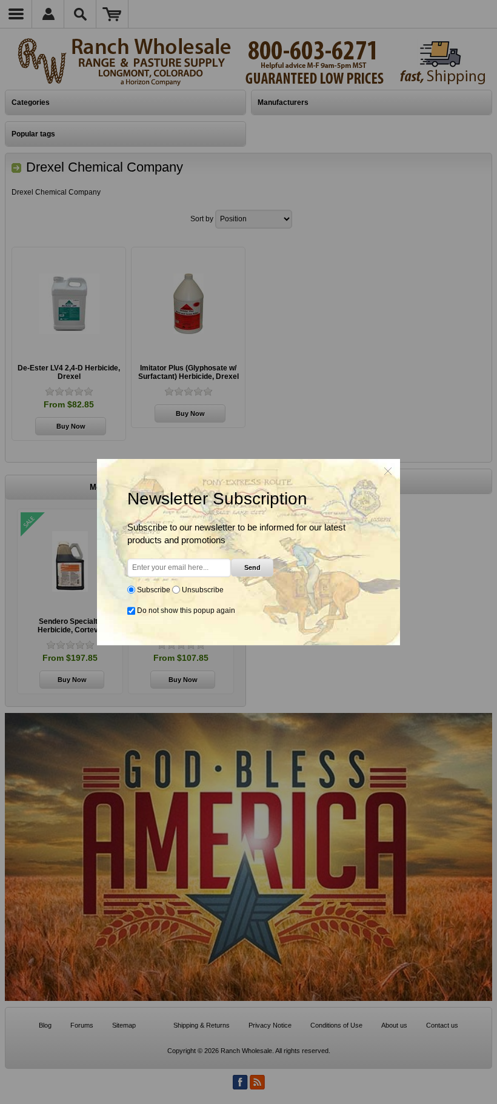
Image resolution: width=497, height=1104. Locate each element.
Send (252, 567)
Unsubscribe (203, 590)
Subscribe (153, 590)
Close (388, 471)
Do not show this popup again (186, 610)
